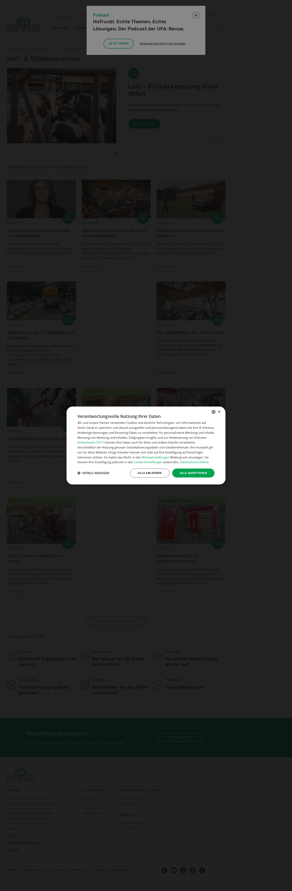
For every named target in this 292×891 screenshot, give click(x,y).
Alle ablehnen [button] (149, 473)
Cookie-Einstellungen (148, 462)
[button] (93, 473)
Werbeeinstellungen (155, 457)
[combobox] (214, 412)
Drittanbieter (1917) (90, 442)
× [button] (219, 411)
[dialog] (146, 445)
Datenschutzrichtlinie (194, 462)
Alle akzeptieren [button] (193, 473)
